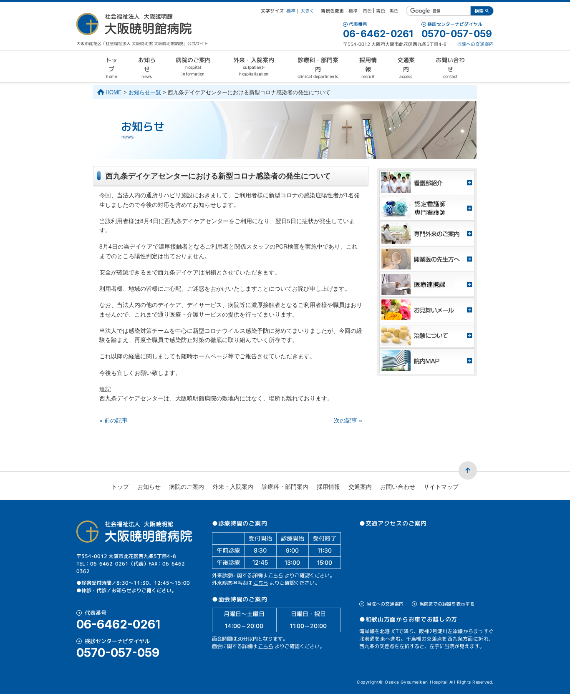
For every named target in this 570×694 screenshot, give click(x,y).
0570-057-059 (456, 34)
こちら (275, 575)
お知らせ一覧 (145, 92)
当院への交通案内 (475, 44)
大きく (307, 11)
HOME (114, 92)
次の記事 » (348, 420)
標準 (290, 11)
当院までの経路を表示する (446, 604)
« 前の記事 (113, 420)
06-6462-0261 (378, 34)
